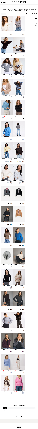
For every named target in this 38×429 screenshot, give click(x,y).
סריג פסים (11, 391)
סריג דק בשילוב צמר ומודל (9, 286)
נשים (32, 6)
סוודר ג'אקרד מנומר (21, 328)
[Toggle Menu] (37, 2)
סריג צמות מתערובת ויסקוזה (21, 159)
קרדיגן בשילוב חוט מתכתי (8, 95)
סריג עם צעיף (22, 202)
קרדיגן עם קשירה (10, 370)
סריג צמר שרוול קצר (9, 243)
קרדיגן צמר (22, 243)
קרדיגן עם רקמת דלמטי (21, 53)
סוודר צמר (10, 328)
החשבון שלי (3, 1)
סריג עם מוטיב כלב (21, 74)
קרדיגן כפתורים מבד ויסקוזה (9, 117)
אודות (19, 421)
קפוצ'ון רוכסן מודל (21, 370)
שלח (5, 408)
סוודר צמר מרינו (22, 349)
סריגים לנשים (25, 6)
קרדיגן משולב (10, 74)
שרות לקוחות (19, 419)
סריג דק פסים (22, 95)
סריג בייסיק (10, 53)
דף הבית (36, 6)
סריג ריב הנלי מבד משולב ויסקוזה (20, 32)
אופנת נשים (29, 6)
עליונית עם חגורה (9, 264)
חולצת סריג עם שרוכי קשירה (21, 117)
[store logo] (19, 2)
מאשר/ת (19, 427)
